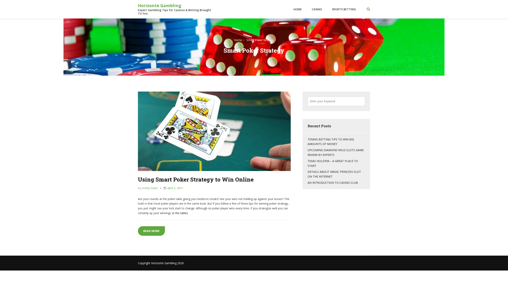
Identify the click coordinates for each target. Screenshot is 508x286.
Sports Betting (344, 9)
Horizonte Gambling (159, 5)
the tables (181, 213)
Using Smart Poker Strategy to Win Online (196, 179)
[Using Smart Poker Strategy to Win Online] (214, 131)
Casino (317, 9)
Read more (154, 231)
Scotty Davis (150, 188)
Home (297, 9)
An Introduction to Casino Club (333, 183)
